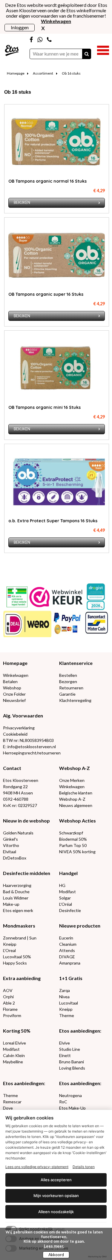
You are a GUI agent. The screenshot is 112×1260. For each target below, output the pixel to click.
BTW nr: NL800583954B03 (28, 740)
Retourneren (71, 687)
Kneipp (9, 944)
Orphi (8, 996)
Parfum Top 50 (73, 845)
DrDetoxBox (14, 857)
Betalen (10, 681)
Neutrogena (70, 1095)
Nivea (64, 996)
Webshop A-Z (74, 768)
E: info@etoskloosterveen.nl (29, 746)
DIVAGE (67, 956)
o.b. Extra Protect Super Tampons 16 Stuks (52, 520)
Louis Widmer (15, 897)
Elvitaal (9, 851)
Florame (10, 1009)
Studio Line (69, 1049)
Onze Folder (14, 694)
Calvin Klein (14, 1055)
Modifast (67, 891)
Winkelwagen (15, 675)
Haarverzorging (17, 885)
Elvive (64, 1042)
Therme (66, 1015)
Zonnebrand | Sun (19, 937)
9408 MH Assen (18, 792)
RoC (63, 1101)
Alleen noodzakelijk (56, 1211)
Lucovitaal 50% (17, 956)
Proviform (12, 1015)
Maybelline (13, 1061)
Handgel (68, 873)
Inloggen (20, 27)
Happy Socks (15, 962)
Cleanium (67, 944)
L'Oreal (9, 950)
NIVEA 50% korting (77, 851)
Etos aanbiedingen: (80, 1030)
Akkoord (56, 1254)
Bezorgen (68, 681)
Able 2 (9, 1002)
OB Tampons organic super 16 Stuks (45, 294)
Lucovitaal (68, 1002)
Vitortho (11, 845)
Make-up (11, 904)
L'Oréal (65, 904)
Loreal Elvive (14, 1042)
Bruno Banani (71, 1061)
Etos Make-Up (72, 1107)
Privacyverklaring (19, 727)
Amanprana (69, 962)
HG (62, 885)
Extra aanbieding (22, 978)
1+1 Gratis (70, 978)
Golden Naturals (18, 832)
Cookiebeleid (15, 734)
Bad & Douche (16, 891)
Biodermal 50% (73, 839)
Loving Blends (72, 1067)
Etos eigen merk (18, 910)
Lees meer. (54, 1246)
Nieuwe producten (79, 925)
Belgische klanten (75, 792)
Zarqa (64, 990)
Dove (8, 1107)
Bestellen (68, 675)
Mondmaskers (19, 925)
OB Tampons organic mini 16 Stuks (44, 407)
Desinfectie (70, 910)
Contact (12, 768)
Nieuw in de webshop (26, 820)
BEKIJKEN (22, 202)
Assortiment (43, 73)
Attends (67, 950)
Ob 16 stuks (71, 73)
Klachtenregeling (75, 700)
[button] (103, 49)
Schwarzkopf (71, 832)
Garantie (67, 694)
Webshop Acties (77, 820)
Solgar (65, 897)
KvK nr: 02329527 (20, 805)
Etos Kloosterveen (20, 780)
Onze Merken (72, 780)
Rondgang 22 (15, 786)
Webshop (12, 687)
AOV (8, 990)
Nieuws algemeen (75, 805)
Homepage (15, 73)
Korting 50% (16, 1030)
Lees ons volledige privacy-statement (36, 1167)
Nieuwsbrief (14, 700)
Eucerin (66, 937)
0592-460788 (15, 799)
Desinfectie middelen (26, 873)
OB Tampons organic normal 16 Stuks (47, 181)
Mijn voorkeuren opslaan (56, 1195)
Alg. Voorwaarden (23, 715)
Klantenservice (76, 663)
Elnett (65, 1055)
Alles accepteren (56, 1179)
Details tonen (84, 1167)
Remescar (12, 1101)
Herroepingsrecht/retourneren (32, 752)
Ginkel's (10, 839)
